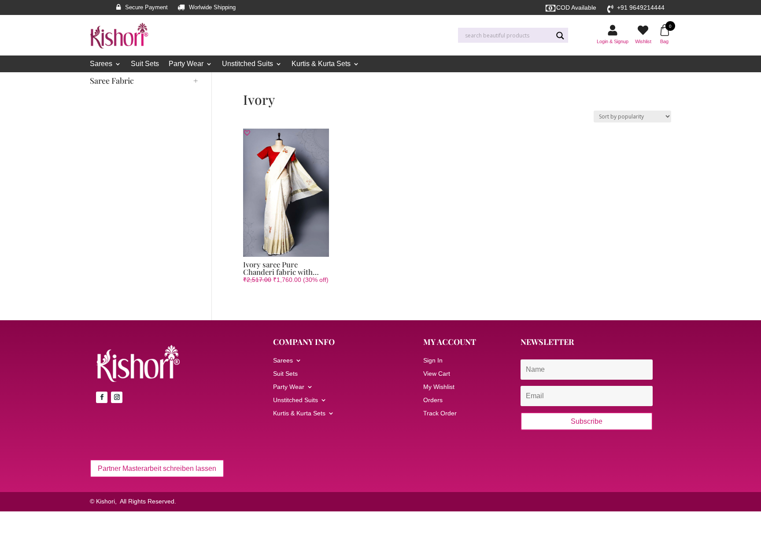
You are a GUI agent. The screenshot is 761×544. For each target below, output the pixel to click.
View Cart (436, 373)
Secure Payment (146, 7)
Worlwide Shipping (212, 7)
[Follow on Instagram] (116, 397)
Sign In (433, 360)
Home (250, 81)
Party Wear (186, 64)
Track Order (440, 413)
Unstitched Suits (247, 64)
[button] (247, 133)
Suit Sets (145, 64)
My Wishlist (438, 387)
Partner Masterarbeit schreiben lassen (157, 468)
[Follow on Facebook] (101, 397)
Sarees (101, 64)
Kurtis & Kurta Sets (321, 64)
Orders (433, 400)
